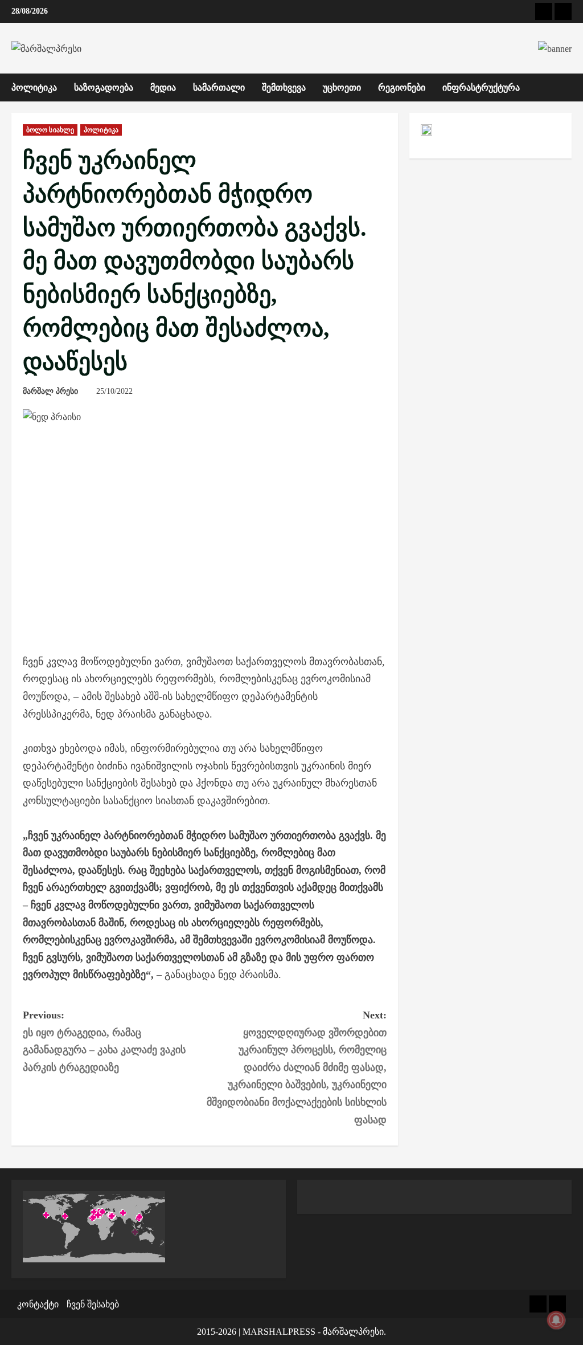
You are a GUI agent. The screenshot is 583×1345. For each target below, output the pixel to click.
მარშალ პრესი (50, 391)
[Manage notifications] (556, 1320)
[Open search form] (568, 87)
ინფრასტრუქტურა (481, 87)
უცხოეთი (342, 87)
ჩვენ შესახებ (93, 1304)
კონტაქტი (38, 1304)
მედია (163, 87)
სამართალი (219, 87)
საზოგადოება (103, 87)
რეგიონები (401, 87)
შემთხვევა (284, 87)
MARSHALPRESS (279, 1331)
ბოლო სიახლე (50, 130)
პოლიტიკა (34, 87)
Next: (296, 1067)
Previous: (104, 1041)
